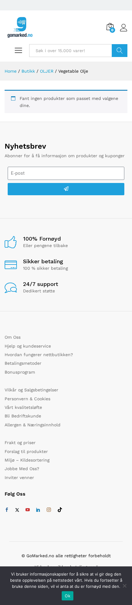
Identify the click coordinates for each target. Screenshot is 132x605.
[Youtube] (27, 510)
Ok (67, 595)
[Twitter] (17, 510)
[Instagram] (48, 510)
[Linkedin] (38, 510)
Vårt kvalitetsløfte (23, 407)
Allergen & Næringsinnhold (32, 424)
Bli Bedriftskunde (23, 415)
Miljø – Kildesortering (27, 460)
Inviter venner (19, 477)
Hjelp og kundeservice (28, 346)
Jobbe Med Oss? (22, 468)
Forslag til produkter (26, 451)
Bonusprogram (20, 372)
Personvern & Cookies (27, 398)
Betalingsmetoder (23, 363)
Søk (119, 50)
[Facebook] (7, 510)
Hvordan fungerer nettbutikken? (39, 354)
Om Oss (13, 337)
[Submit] (66, 189)
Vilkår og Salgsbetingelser (31, 389)
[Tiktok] (59, 510)
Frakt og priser (20, 442)
